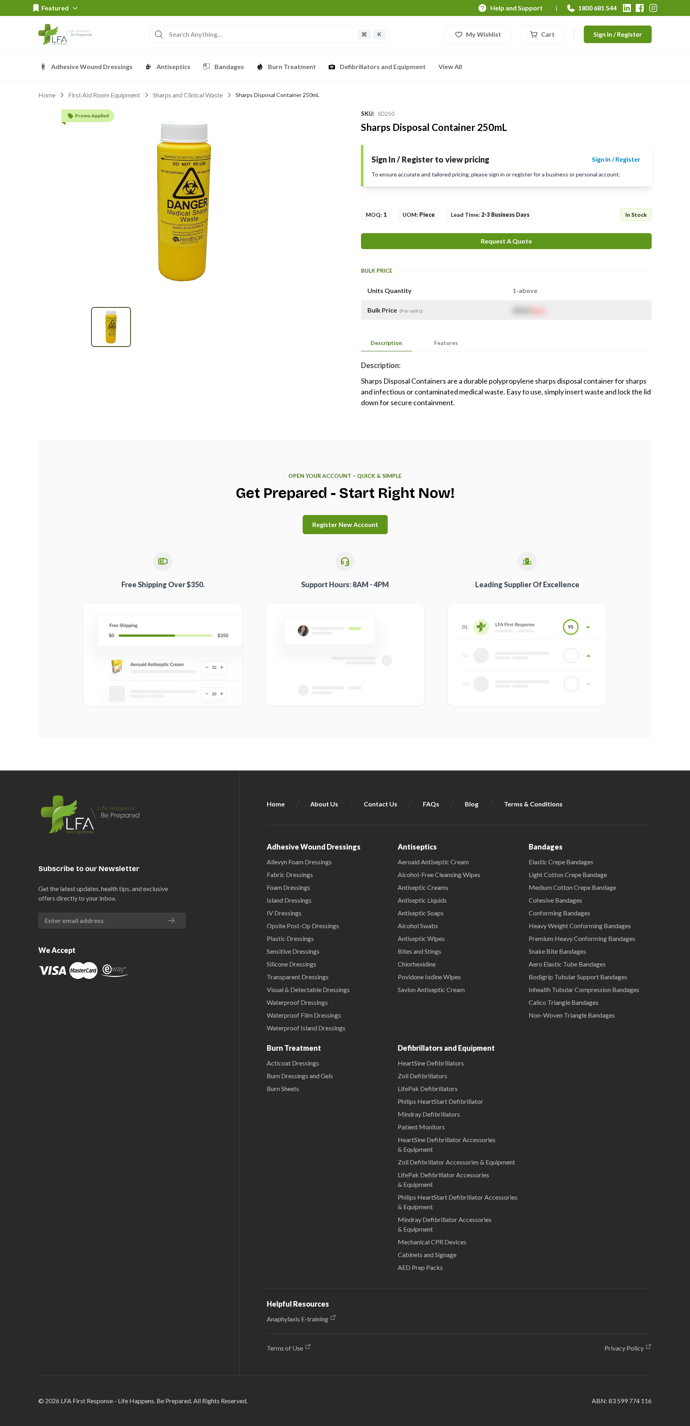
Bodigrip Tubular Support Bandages (578, 976)
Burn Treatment (292, 66)
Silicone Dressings (291, 964)
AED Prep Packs (420, 1267)
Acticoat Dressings (293, 1063)
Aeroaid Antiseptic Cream (433, 862)
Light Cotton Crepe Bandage (568, 874)
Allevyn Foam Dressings (299, 862)
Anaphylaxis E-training (297, 1319)
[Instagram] (653, 8)
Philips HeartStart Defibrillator (440, 1101)
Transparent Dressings (298, 976)
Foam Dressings (288, 887)
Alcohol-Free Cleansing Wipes (439, 874)
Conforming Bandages (559, 913)
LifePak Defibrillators (428, 1088)
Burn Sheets (283, 1088)
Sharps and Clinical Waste (188, 95)
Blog (471, 804)
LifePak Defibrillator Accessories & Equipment (443, 1179)
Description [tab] (386, 342)
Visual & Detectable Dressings (308, 989)
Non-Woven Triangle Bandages (572, 1015)
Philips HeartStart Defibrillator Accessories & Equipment (458, 1201)
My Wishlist (483, 34)
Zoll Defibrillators (422, 1075)
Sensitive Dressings (293, 951)
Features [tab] (446, 342)
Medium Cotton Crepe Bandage (572, 887)
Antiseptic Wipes (421, 938)
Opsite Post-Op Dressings (303, 925)
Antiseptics (173, 66)
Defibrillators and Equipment (383, 66)
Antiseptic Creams (423, 887)
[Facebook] (640, 8)
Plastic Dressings (290, 938)
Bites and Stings (419, 951)
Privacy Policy (624, 1348)
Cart (548, 34)
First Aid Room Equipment (104, 95)
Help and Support (516, 8)
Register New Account (345, 524)
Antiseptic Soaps (421, 913)
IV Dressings (284, 913)
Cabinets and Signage (427, 1254)
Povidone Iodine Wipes (429, 976)
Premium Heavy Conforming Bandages (582, 938)
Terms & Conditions (533, 804)
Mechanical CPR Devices (432, 1242)
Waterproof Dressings (297, 1002)
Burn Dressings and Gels (300, 1075)
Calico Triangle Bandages (564, 1002)
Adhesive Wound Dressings (92, 66)
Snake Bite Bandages (557, 951)
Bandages (229, 66)
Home (47, 95)
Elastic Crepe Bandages (561, 862)
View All (450, 66)
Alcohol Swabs (418, 925)
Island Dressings (289, 900)
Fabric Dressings (290, 874)
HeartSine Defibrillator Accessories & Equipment (447, 1144)
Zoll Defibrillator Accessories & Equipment (456, 1162)
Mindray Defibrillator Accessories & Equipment (445, 1224)
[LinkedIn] (627, 8)
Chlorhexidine (417, 964)
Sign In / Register (617, 34)
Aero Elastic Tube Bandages (567, 964)
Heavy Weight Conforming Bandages (580, 925)
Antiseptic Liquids (422, 900)
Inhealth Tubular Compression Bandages (584, 989)
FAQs (431, 804)
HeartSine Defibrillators (431, 1063)
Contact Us (380, 804)
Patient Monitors (421, 1127)
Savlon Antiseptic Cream (431, 989)
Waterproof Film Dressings (304, 1015)
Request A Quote (506, 241)
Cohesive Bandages (555, 900)
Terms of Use (285, 1348)
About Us (324, 804)
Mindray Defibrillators (429, 1114)
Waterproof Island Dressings (306, 1028)
